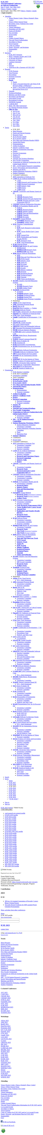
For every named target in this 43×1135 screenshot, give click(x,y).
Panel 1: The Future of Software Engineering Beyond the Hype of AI (27, 88)
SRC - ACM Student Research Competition (26, 166)
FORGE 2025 (5, 1000)
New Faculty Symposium (21, 160)
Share (2, 913)
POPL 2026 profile (11, 861)
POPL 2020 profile (11, 853)
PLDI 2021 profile (10, 837)
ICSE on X (10, 1125)
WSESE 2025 (5, 1077)
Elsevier (11, 65)
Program (7, 69)
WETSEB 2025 (6, 1075)
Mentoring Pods (22, 434)
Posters (15, 151)
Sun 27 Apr (16, 113)
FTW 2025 (4, 1033)
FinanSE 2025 (5, 1031)
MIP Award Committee (24, 562)
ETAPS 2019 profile (11, 815)
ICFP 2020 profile (10, 822)
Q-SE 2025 (4, 1055)
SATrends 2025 (6, 1062)
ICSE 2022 (12, 792)
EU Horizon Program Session (18, 107)
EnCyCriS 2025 (6, 1030)
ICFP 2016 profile (10, 817)
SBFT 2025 (4, 1064)
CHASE (19, 195)
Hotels (11, 36)
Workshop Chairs (22, 655)
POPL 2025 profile (11, 859)
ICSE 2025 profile (7, 809)
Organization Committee (24, 478)
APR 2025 (4, 1022)
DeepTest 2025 (5, 1026)
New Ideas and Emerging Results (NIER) (26, 140)
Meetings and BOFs (19, 169)
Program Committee (23, 392)
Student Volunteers (19, 173)
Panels (15, 82)
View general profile (6, 917)
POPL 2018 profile (11, 850)
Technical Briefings (15, 93)
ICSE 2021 (12, 793)
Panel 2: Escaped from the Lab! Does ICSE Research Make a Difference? (26, 85)
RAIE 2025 (4, 1057)
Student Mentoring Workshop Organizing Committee (26, 425)
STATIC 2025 (5, 1072)
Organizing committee (24, 642)
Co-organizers (21, 638)
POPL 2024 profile (11, 857)
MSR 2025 (4, 1009)
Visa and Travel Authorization (18, 40)
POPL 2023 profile (11, 855)
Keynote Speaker (22, 616)
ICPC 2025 (4, 1003)
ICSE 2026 (12, 784)
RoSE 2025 (4, 1061)
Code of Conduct (14, 45)
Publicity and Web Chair (24, 635)
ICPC (18, 226)
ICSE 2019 (12, 797)
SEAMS (19, 284)
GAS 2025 (4, 1037)
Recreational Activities (16, 100)
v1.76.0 (19, 933)
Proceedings (12, 75)
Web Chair (20, 593)
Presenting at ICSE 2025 (16, 29)
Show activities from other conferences (13, 910)
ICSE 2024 (12, 788)
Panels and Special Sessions (21, 133)
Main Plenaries (17, 131)
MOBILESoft (21, 248)
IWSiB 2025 (5, 1046)
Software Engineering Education (23, 149)
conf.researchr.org (10, 933)
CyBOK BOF (13, 104)
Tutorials (11, 91)
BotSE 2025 (5, 1024)
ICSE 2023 (12, 790)
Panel (18, 432)
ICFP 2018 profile (10, 820)
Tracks (7, 127)
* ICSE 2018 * (13, 799)
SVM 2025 (4, 1073)
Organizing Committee (20, 375)
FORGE (19, 208)
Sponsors (8, 53)
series (10, 808)
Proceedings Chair (22, 633)
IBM (10, 64)
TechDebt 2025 (6, 1012)
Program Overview (15, 76)
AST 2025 (4, 992)
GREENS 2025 (6, 1042)
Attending (8, 16)
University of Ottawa (15, 60)
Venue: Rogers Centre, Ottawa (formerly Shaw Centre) (18, 1085)
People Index (17, 440)
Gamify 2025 (5, 1035)
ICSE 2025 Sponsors (15, 55)
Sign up (7, 804)
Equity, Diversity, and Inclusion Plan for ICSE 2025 (17, 1114)
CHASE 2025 (5, 996)
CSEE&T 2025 (6, 998)
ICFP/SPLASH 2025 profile (14, 831)
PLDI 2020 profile (10, 835)
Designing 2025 (6, 1028)
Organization (9, 370)
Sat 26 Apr (16, 111)
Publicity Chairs (22, 746)
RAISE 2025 (5, 1059)
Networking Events (15, 98)
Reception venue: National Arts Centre (21, 24)
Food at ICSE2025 (15, 31)
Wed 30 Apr (16, 118)
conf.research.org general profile (15, 813)
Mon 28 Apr (17, 115)
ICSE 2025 (4, 808)
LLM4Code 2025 (6, 1048)
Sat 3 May (16, 124)
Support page (4, 935)
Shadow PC (16, 155)
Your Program (13, 73)
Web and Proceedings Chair (25, 657)
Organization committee (24, 522)
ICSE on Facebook (9, 1122)
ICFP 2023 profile (10, 828)
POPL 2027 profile (11, 862)
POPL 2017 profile (11, 848)
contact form (5, 929)
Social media (13, 34)
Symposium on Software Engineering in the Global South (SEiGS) (26, 163)
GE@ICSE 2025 (6, 1039)
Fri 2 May (16, 122)
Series (11, 781)
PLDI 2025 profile (10, 842)
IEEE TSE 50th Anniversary (18, 106)
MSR (18, 255)
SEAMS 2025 (5, 1011)
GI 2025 (3, 1041)
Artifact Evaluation (19, 146)
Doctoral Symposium (19, 153)
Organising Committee (24, 688)
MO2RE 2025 (5, 1050)
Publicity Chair (21, 591)
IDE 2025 (4, 1044)
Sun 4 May (16, 126)
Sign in (7, 802)
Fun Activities (13, 33)
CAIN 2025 (4, 994)
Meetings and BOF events (17, 95)
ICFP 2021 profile (10, 824)
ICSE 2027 (12, 782)
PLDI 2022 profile (10, 839)
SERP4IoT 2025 (6, 1068)
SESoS (3, 1070)
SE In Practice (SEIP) (19, 137)
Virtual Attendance (15, 27)
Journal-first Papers (19, 142)
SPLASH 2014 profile (12, 866)
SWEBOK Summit (15, 102)
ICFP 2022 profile (10, 826)
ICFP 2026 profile (10, 830)
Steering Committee (23, 449)
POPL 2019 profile (11, 851)
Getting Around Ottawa (16, 38)
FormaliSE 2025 (6, 1002)
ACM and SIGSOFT (15, 58)
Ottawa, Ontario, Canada (28, 11)
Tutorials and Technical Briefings (23, 158)
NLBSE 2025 (5, 1051)
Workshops (16, 157)
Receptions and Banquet (16, 96)
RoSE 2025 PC (22, 715)
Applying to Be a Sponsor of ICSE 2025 (21, 67)
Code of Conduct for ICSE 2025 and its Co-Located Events (19, 1112)
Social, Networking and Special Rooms (25, 168)
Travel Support (13, 44)
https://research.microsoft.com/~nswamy (25, 882)
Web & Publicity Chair (24, 733)
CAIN (19, 180)
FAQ (10, 51)
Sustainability (13, 49)
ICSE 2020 (12, 795)
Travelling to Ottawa (15, 42)
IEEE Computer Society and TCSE (20, 56)
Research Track (18, 135)
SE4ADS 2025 (5, 1066)
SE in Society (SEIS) (19, 138)
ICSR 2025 (4, 1005)
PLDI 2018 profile (10, 833)
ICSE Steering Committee (21, 372)
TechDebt (20, 292)
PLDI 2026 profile (10, 844)
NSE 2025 (4, 1053)
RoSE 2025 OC (22, 713)
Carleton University (15, 62)
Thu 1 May (16, 120)
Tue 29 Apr (16, 117)
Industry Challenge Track (21, 147)
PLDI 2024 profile (10, 840)
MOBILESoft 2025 (7, 1007)
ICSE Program (13, 71)
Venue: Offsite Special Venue (18, 22)
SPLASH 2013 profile (12, 864)
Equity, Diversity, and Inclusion (19, 47)
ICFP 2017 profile (10, 819)
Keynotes (12, 78)
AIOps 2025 (5, 1020)
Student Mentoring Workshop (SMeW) (25, 171)
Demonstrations (18, 144)
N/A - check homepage (24, 580)
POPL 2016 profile (11, 846)
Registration (12, 25)
